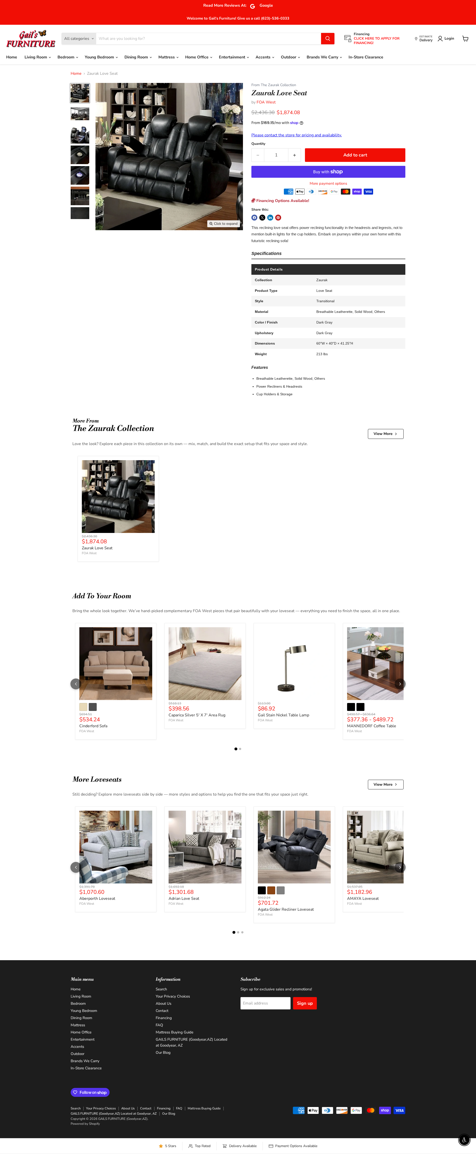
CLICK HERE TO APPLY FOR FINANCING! (377, 40)
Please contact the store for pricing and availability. (296, 135)
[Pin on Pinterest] (278, 218)
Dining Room (136, 57)
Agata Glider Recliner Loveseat (286, 909)
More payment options (328, 183)
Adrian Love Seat (184, 898)
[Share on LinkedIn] (270, 218)
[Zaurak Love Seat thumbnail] (80, 93)
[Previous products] (75, 683)
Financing (164, 1017)
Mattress (167, 57)
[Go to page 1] (236, 749)
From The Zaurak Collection (273, 85)
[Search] (327, 38)
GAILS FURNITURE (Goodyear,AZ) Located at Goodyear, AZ (114, 1113)
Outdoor (289, 57)
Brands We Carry (323, 57)
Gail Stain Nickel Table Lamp (283, 715)
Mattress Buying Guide (174, 1032)
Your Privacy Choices (173, 996)
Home (11, 57)
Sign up (305, 1003)
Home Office (197, 57)
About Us (163, 1003)
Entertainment (232, 57)
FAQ (159, 1025)
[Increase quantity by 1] (294, 155)
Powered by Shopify (85, 1124)
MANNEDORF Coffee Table (371, 726)
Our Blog (163, 1052)
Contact (162, 1010)
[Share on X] (262, 218)
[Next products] (400, 683)
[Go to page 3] (242, 932)
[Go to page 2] (240, 749)
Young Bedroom (100, 57)
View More (383, 433)
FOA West (266, 102)
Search (161, 989)
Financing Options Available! (282, 200)
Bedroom (66, 57)
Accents (263, 57)
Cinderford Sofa (93, 726)
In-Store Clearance (366, 57)
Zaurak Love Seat (97, 548)
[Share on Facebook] (254, 218)
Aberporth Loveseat (97, 898)
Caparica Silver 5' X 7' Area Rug (197, 715)
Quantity (258, 144)
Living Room (36, 57)
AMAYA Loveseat (363, 898)
